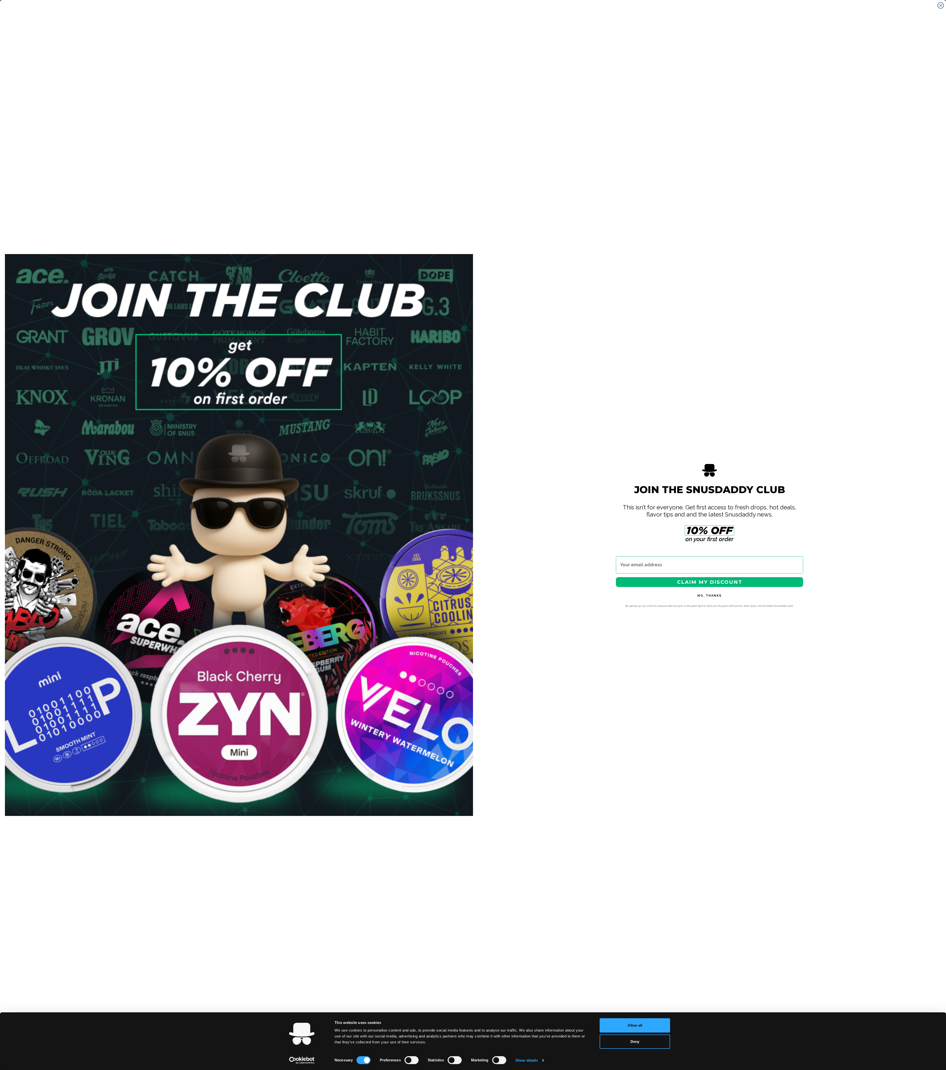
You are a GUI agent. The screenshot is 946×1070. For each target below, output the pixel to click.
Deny (634, 1041)
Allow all (634, 1025)
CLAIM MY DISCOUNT (709, 582)
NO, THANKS (709, 595)
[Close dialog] (941, 5)
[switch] (412, 1060)
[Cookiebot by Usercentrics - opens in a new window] (301, 1060)
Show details (526, 1060)
